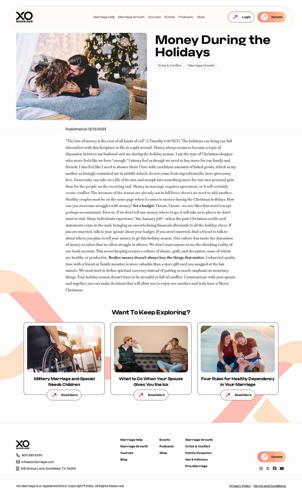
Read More (69, 395)
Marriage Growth (131, 17)
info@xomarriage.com (38, 462)
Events (170, 17)
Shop (201, 17)
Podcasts (186, 17)
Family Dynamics (198, 453)
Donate (276, 17)
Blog (123, 459)
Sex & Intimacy (196, 459)
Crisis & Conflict (197, 446)
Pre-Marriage (196, 466)
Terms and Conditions (269, 486)
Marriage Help (104, 17)
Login (246, 17)
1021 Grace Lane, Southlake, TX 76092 (48, 468)
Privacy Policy (240, 486)
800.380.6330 (32, 455)
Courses (154, 17)
